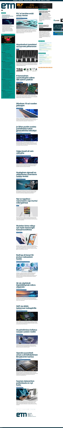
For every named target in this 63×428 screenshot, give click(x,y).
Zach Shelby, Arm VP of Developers (7, 88)
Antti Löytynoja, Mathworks (6, 95)
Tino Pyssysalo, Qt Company (7, 82)
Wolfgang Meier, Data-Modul (7, 84)
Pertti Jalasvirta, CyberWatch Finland (8, 77)
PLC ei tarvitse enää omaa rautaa (24, 14)
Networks (21, 261)
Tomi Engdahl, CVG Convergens (7, 55)
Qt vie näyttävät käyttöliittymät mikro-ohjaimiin (26, 285)
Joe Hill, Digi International (6, 48)
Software (18, 108)
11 (31, 409)
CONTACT (48, 0)
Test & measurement (26, 261)
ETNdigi (38, 0)
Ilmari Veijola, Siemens (6, 96)
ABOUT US (43, 0)
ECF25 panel (4, 50)
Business (21, 108)
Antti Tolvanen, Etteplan (6, 59)
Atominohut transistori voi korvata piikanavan (26, 45)
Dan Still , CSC (5, 57)
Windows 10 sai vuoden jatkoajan (26, 104)
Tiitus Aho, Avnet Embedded (7, 64)
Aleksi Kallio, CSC (5, 58)
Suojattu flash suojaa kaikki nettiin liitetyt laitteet (44, 12)
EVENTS (34, 0)
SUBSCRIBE (20, 0)
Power (24, 179)
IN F (2, 13)
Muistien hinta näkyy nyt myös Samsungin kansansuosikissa (25, 227)
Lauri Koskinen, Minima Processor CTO (8, 93)
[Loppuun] (20, 410)
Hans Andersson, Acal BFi (6, 65)
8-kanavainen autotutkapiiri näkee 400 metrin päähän (25, 77)
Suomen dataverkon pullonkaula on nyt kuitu (25, 383)
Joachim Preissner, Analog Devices (7, 67)
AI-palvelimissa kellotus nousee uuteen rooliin (26, 330)
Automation (18, 18)
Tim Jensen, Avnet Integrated (7, 94)
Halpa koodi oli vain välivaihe (25, 152)
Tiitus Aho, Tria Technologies (7, 47)
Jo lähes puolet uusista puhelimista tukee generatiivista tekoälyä (26, 128)
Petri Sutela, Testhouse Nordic (7, 54)
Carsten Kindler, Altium (6, 81)
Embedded (25, 18)
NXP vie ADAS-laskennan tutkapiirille (26, 307)
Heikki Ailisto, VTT (5, 92)
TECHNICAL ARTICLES (28, 0)
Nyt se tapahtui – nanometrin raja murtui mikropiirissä (26, 200)
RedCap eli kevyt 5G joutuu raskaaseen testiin (25, 257)
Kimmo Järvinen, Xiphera (6, 72)
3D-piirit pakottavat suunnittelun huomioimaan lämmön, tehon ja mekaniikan (7, 16)
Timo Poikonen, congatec (6, 49)
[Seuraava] (17, 410)
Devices (22, 18)
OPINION (41, 23)
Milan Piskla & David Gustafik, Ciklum (8, 62)
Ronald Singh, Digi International (7, 76)
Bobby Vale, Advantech (6, 86)
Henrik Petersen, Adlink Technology (8, 56)
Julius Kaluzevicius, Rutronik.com (7, 80)
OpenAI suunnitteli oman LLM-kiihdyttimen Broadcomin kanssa (27, 354)
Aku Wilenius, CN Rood (6, 46)
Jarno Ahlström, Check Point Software (8, 63)
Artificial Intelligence (26, 133)
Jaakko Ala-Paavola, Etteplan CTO (7, 91)
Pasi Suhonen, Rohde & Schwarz (7, 66)
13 (34, 409)
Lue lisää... (3, 31)
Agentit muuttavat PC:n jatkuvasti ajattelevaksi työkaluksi (44, 26)
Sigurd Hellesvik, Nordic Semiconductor (8, 73)
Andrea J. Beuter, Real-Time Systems (8, 75)
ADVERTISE (15, 0)
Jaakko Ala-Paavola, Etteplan (7, 45)
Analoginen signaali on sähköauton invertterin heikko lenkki (26, 174)
